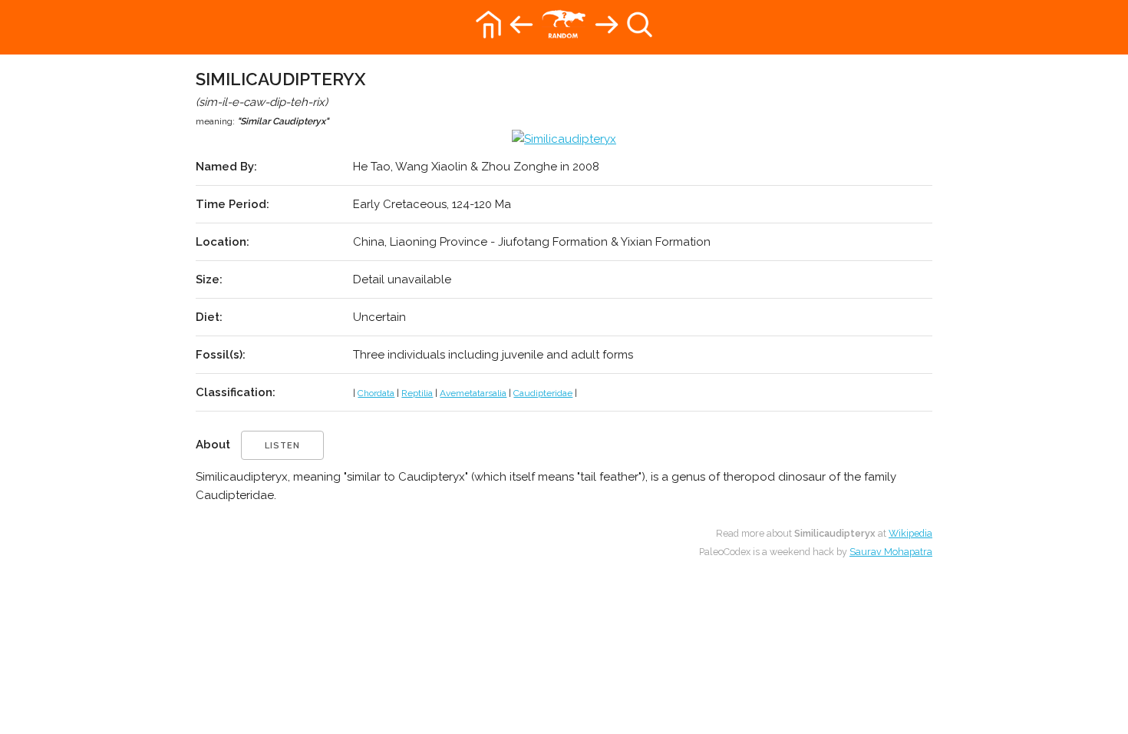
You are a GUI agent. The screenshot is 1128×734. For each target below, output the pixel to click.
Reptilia (417, 393)
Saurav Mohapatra (890, 551)
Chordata (376, 393)
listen (282, 446)
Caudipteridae (542, 393)
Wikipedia (910, 533)
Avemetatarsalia (473, 393)
